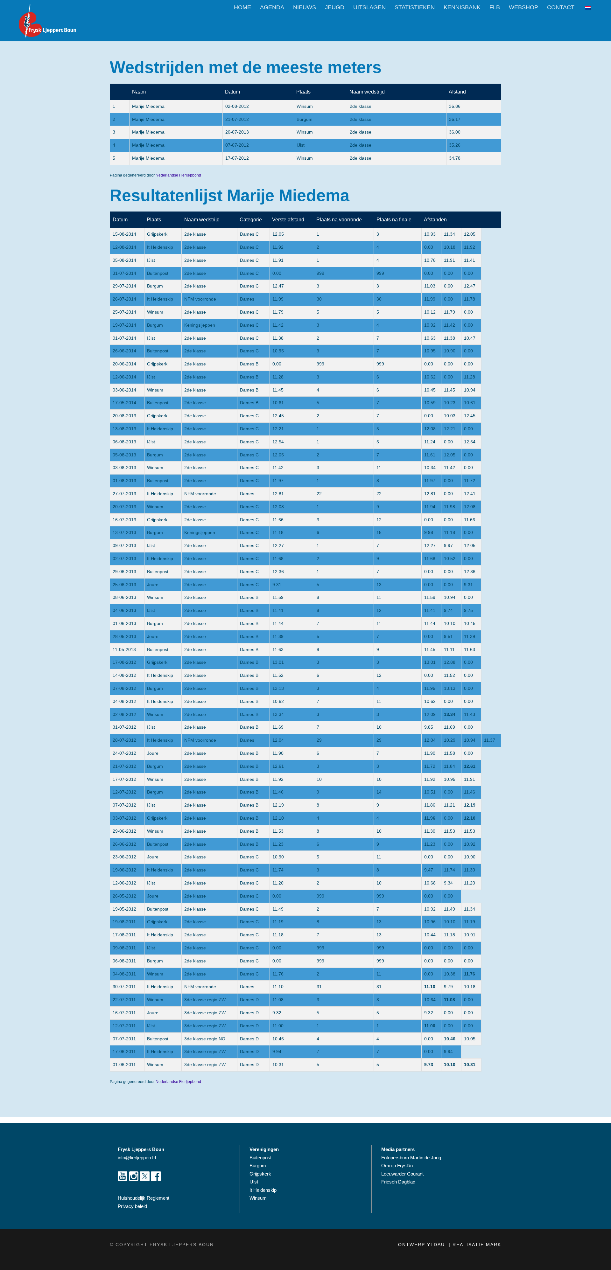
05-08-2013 (124, 454)
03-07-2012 (124, 818)
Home (242, 7)
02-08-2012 (237, 106)
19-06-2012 (124, 869)
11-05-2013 (124, 649)
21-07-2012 (237, 119)
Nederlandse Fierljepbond (178, 175)
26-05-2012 (124, 896)
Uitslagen (369, 7)
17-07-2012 (237, 158)
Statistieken (415, 7)
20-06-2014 (124, 363)
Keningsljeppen (199, 325)
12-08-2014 (124, 247)
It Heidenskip (160, 247)
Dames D (249, 999)
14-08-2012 (124, 675)
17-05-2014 (124, 402)
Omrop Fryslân (397, 1165)
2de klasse (360, 106)
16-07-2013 (124, 519)
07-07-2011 (124, 1038)
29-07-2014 (124, 285)
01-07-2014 (124, 338)
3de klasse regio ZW (205, 999)
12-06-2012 (124, 882)
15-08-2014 (124, 234)
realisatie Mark (477, 1244)
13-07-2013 (124, 532)
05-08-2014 (124, 260)
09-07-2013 (124, 545)
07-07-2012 (237, 145)
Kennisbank (462, 7)
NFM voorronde (200, 299)
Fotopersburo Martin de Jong (411, 1157)
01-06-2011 (124, 1064)
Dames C (249, 234)
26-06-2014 (124, 350)
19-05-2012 (124, 909)
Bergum (155, 792)
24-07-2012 (124, 753)
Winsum (155, 312)
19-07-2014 (124, 325)
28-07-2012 (124, 740)
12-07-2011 (124, 1025)
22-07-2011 (124, 999)
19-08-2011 (124, 921)
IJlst (151, 260)
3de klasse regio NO (204, 1038)
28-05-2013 (124, 636)
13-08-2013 (124, 428)
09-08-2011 (124, 947)
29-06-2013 (124, 571)
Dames (247, 299)
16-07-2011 (124, 1012)
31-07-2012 (124, 727)
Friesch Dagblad (399, 1181)
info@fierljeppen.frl (137, 1157)
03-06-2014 (124, 389)
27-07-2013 (124, 493)
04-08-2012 (124, 701)
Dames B (249, 363)
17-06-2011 (124, 1051)
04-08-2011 (124, 973)
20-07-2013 (237, 132)
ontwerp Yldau (422, 1244)
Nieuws (304, 7)
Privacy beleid (132, 1206)
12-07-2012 (124, 792)
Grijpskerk (157, 234)
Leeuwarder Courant (403, 1173)
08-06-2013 (124, 597)
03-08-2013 (124, 467)
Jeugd (334, 7)
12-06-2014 (124, 376)
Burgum (155, 285)
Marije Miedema (148, 106)
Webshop (523, 7)
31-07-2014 (124, 273)
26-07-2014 (124, 299)
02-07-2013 (124, 558)
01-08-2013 (124, 480)
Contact (560, 7)
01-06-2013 (124, 623)
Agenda (272, 7)
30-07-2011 (124, 986)
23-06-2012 (124, 856)
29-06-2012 (124, 831)
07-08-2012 (124, 688)
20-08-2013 (124, 415)
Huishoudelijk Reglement (144, 1198)
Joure (152, 584)
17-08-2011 (124, 934)
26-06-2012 (124, 844)
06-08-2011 (124, 960)
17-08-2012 (124, 662)
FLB (494, 7)
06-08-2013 (124, 441)
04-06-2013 (124, 610)
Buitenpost (157, 273)
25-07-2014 (124, 312)
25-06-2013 (124, 584)
